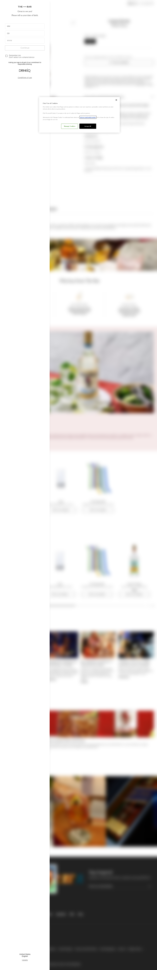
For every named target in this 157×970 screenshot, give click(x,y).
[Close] (116, 100)
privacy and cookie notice (88, 117)
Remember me (15, 55)
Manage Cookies (69, 126)
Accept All (87, 126)
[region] (79, 115)
